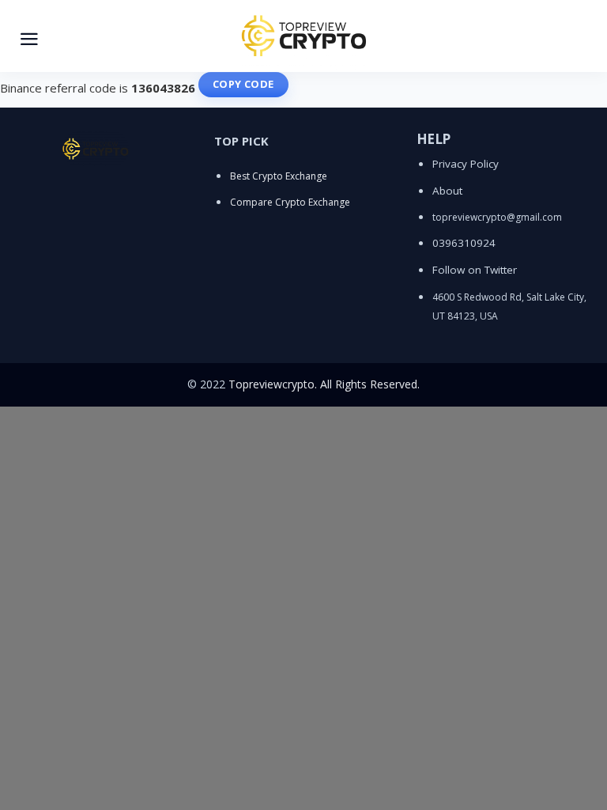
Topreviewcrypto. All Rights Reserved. (324, 384)
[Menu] (29, 36)
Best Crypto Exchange (278, 176)
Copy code (243, 84)
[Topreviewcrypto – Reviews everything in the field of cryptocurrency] (303, 36)
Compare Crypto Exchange (290, 202)
